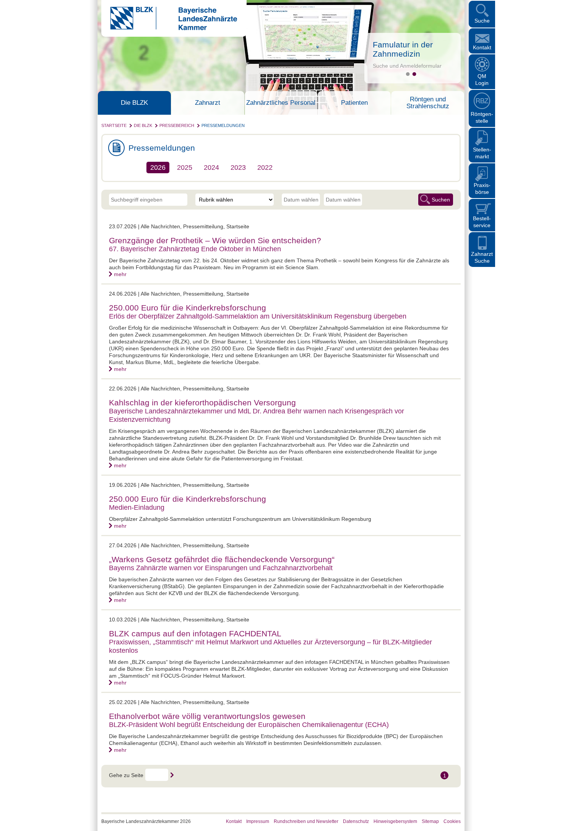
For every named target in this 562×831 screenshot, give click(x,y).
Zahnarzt (207, 102)
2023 (238, 167)
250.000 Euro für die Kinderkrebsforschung (187, 307)
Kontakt (482, 47)
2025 (184, 167)
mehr (120, 274)
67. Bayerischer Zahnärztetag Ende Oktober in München (195, 249)
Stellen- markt (482, 152)
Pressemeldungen (223, 125)
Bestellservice (482, 221)
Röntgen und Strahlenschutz (427, 103)
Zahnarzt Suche (482, 257)
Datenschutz (356, 821)
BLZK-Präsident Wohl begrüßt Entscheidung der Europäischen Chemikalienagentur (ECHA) (249, 725)
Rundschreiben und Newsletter (306, 821)
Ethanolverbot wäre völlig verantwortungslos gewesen (207, 716)
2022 (265, 167)
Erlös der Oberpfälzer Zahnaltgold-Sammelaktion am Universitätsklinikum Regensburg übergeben (257, 316)
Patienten (354, 102)
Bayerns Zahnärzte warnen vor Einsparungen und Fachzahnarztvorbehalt (221, 568)
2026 (158, 167)
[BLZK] (169, 28)
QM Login (482, 79)
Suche (482, 21)
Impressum (257, 821)
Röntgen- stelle (482, 117)
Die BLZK (134, 102)
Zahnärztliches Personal (280, 102)
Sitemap (430, 821)
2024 (211, 167)
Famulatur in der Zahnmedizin (403, 49)
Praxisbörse (482, 188)
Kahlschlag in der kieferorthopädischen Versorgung (202, 402)
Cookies (452, 821)
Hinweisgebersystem (395, 821)
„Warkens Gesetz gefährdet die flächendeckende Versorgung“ (222, 559)
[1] (408, 74)
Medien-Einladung (136, 507)
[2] (414, 74)
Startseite (114, 125)
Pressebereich (176, 125)
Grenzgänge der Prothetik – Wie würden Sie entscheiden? (215, 240)
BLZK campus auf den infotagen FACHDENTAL (195, 633)
